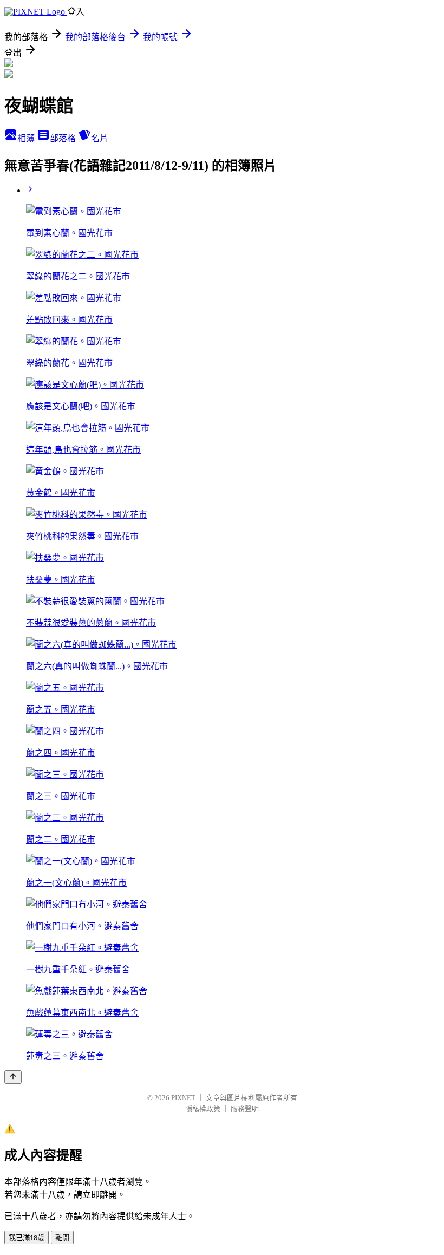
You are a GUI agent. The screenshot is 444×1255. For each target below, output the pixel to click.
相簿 (27, 138)
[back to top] (13, 1077)
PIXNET (183, 1098)
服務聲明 (245, 1108)
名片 (99, 138)
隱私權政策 (202, 1108)
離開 (62, 1238)
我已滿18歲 (26, 1238)
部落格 (64, 138)
